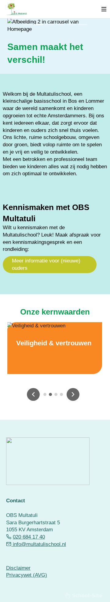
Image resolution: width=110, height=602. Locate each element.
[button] (44, 394)
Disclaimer (18, 568)
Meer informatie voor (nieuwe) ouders (46, 264)
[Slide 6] (82, 24)
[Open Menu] (103, 9)
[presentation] (33, 394)
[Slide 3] (49, 24)
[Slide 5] (71, 24)
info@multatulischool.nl (38, 544)
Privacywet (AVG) (26, 575)
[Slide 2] (38, 24)
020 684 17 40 (29, 537)
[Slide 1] (27, 24)
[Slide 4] (60, 24)
